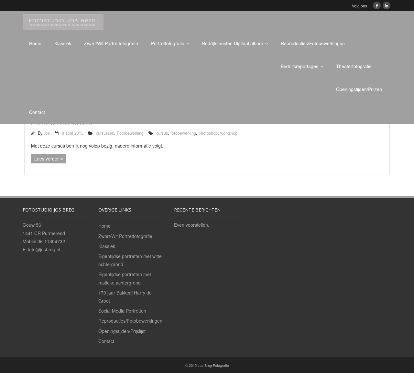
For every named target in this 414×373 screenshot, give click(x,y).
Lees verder (46, 158)
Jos (47, 133)
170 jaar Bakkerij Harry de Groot (125, 296)
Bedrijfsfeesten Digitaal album (232, 43)
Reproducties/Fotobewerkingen (313, 43)
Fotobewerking (130, 133)
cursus (162, 133)
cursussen (105, 133)
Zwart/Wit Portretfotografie (111, 43)
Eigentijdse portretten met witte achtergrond (130, 260)
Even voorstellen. (191, 225)
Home (35, 43)
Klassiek (62, 43)
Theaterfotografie (354, 66)
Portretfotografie (167, 43)
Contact (37, 112)
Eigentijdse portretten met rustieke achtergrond (124, 278)
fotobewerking (183, 133)
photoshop (208, 133)
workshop (228, 133)
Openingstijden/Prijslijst (122, 331)
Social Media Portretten (122, 310)
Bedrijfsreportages (299, 66)
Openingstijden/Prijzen (359, 89)
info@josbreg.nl (44, 249)
